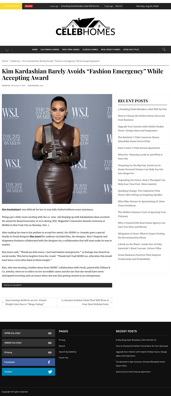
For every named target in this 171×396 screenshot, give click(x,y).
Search (62, 346)
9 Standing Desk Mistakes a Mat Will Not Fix (54, 6)
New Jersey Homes (110, 49)
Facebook (9, 362)
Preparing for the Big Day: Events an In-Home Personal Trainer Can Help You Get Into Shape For (140, 169)
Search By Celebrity (67, 352)
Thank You (63, 357)
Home (35, 49)
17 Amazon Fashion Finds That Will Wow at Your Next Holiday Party (85, 302)
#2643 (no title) (12, 342)
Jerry (41, 85)
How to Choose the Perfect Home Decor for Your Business (115, 6)
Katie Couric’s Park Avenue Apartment (139, 147)
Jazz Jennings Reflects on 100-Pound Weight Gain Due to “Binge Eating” (25, 302)
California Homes (50, 49)
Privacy (8, 352)
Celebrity (17, 285)
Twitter (8, 371)
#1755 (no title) (131, 49)
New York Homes (70, 49)
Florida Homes (90, 49)
